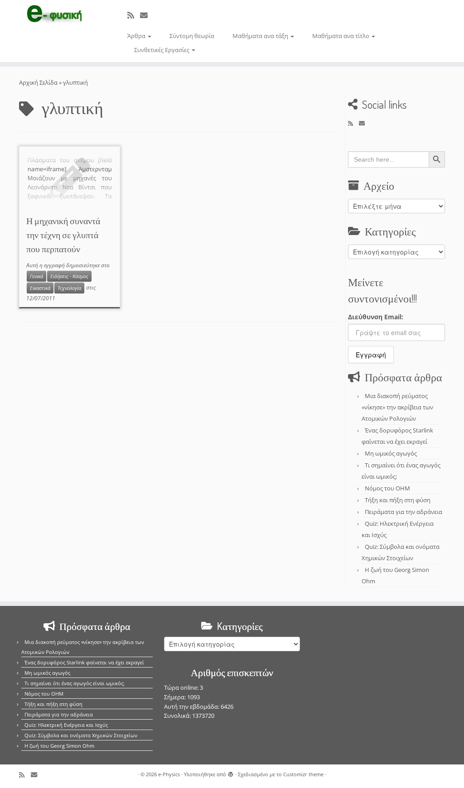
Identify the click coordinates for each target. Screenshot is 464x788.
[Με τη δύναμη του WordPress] (230, 772)
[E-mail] (147, 15)
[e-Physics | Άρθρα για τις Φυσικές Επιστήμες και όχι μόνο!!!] (54, 15)
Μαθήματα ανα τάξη (261, 36)
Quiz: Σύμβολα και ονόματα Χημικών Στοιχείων (80, 735)
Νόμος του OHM (387, 488)
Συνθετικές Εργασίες (162, 50)
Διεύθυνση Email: (375, 316)
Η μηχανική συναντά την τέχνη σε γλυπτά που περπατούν (63, 235)
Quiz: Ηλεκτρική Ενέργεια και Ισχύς (66, 724)
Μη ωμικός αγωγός (391, 453)
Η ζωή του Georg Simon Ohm (59, 745)
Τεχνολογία (69, 288)
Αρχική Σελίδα (39, 82)
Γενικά (36, 276)
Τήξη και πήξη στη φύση (397, 500)
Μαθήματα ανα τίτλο (341, 36)
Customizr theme (303, 774)
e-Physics (169, 774)
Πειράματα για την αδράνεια (403, 512)
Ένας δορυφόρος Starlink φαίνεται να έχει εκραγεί (84, 662)
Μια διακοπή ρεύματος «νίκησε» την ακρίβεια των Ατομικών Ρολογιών (397, 407)
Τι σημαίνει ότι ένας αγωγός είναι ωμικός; (74, 683)
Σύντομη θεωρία (191, 36)
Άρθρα (137, 36)
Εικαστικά (40, 288)
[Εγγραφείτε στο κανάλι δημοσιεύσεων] (133, 15)
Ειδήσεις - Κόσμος (69, 276)
